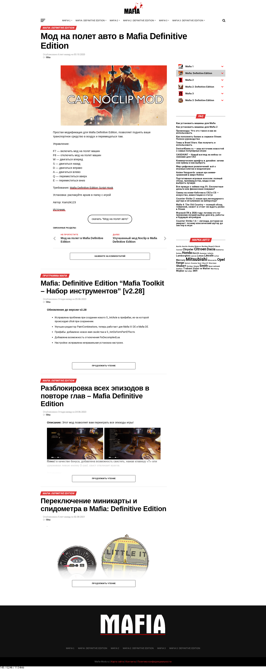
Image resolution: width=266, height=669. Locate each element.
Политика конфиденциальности (154, 661)
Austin (178, 246)
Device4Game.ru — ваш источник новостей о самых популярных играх (200, 149)
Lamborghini (183, 255)
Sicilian (190, 266)
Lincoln (209, 255)
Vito (48, 57)
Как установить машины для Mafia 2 (196, 127)
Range (180, 262)
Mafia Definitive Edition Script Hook (91, 187)
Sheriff (205, 263)
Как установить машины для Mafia (196, 123)
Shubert (181, 265)
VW (201, 269)
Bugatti (211, 246)
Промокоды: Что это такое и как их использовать (196, 132)
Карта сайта (117, 661)
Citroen (200, 249)
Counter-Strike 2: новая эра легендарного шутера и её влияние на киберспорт (200, 199)
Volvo (196, 268)
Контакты (131, 661)
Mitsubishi (196, 259)
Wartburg (215, 269)
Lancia (193, 256)
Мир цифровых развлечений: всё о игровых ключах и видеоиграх (196, 167)
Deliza (178, 253)
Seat (199, 263)
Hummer (203, 253)
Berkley (205, 246)
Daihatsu (220, 250)
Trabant (187, 268)
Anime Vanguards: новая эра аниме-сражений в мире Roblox (196, 173)
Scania (194, 263)
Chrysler (188, 249)
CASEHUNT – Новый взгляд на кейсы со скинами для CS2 (198, 155)
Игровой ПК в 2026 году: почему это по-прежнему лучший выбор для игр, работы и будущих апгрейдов (200, 215)
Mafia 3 (163, 20)
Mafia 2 (114, 20)
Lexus (200, 255)
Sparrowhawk (214, 266)
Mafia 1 (66, 20)
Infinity (210, 253)
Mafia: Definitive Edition (90, 20)
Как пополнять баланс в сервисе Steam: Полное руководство (199, 137)
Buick (217, 246)
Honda (187, 253)
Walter (206, 268)
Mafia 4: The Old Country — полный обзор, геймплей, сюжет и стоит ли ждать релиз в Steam (200, 206)
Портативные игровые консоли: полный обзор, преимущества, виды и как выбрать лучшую (199, 180)
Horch (195, 253)
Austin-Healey (188, 246)
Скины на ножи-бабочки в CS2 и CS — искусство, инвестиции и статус (197, 193)
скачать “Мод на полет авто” (110, 218)
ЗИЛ (195, 270)
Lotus (216, 256)
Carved (179, 250)
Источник (59, 209)
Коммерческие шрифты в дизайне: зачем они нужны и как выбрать (200, 161)
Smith (204, 266)
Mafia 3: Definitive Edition (187, 20)
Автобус (188, 271)
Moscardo (212, 260)
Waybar (180, 270)
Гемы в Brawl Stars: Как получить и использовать (196, 143)
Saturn (187, 263)
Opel (221, 259)
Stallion (179, 269)
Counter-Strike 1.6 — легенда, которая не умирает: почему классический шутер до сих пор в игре (199, 223)
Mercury (180, 260)
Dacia (211, 249)
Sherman (212, 263)
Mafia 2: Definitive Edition (138, 20)
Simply (196, 266)
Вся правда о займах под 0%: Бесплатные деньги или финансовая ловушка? (199, 187)
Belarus (198, 246)
